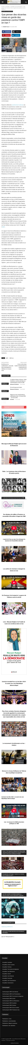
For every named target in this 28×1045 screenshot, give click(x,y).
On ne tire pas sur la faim (16, 387)
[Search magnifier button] (25, 407)
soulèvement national (17, 105)
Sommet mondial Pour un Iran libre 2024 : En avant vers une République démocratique (14, 683)
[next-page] (5, 402)
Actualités (7, 6)
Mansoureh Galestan (14, 384)
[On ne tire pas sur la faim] (5, 389)
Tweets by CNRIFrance (7, 926)
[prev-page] (2, 402)
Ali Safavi (12, 399)
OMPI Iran (11, 358)
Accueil (2, 6)
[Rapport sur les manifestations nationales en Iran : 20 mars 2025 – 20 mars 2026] (5, 396)
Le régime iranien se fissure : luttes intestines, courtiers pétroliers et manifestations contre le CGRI (18, 381)
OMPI (3, 227)
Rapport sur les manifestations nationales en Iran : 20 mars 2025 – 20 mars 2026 (18, 396)
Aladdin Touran (6, 26)
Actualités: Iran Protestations (16, 6)
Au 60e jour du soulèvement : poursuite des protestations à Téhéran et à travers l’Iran (7, 367)
